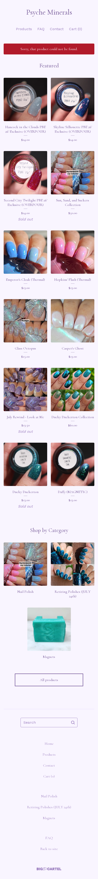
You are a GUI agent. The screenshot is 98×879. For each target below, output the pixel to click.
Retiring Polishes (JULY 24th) (49, 807)
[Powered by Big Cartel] (49, 869)
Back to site (49, 849)
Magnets (49, 818)
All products (49, 680)
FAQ (40, 29)
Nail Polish (49, 796)
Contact (57, 29)
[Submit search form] (73, 722)
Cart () (75, 29)
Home (49, 743)
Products (24, 29)
